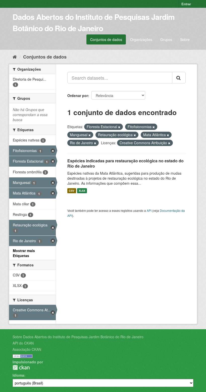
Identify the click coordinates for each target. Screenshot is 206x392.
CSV (71, 190)
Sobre (185, 39)
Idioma (18, 375)
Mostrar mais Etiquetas (24, 253)
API (149, 210)
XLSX (82, 190)
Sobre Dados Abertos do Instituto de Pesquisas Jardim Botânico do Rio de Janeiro (78, 336)
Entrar (186, 4)
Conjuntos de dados (106, 39)
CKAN (21, 367)
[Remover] (119, 127)
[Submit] (179, 77)
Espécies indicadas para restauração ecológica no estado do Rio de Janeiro (125, 163)
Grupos (166, 39)
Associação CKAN (27, 349)
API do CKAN (23, 343)
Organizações (141, 39)
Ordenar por (77, 95)
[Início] (15, 56)
